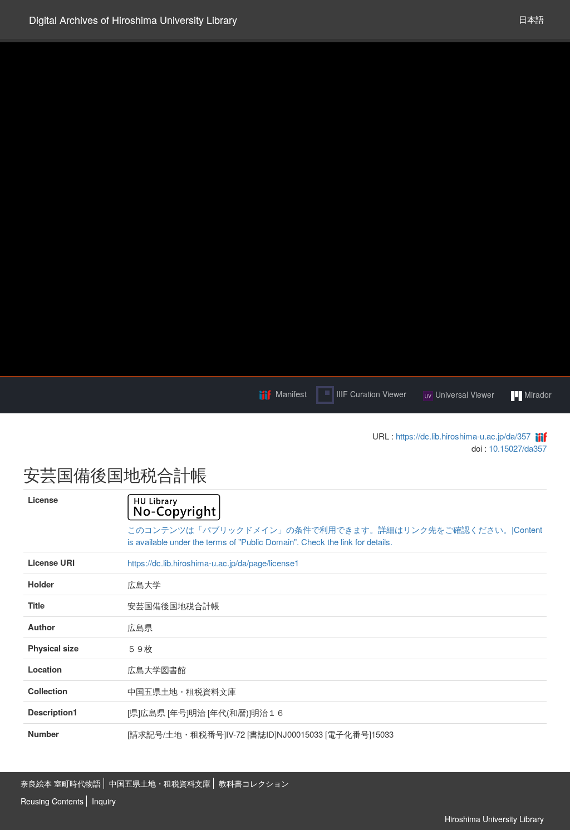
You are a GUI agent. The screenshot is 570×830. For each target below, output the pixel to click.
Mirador (537, 394)
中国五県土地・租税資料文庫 (159, 783)
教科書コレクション (254, 783)
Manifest (291, 393)
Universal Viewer (463, 394)
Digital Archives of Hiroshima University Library (133, 19)
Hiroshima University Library (494, 818)
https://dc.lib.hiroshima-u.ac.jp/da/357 (463, 436)
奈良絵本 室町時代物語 (61, 783)
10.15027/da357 (518, 448)
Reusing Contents (52, 801)
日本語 (531, 19)
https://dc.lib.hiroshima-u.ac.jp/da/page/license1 (213, 563)
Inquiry (104, 801)
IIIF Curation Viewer (370, 393)
